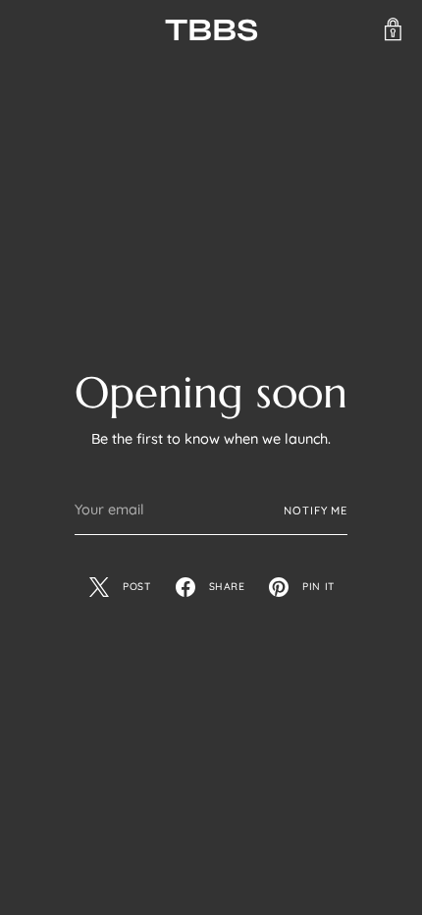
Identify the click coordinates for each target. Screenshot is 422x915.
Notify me (315, 510)
